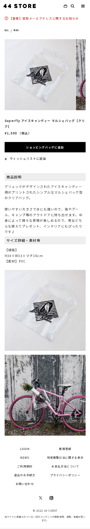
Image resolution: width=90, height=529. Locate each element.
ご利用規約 (24, 466)
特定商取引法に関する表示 (65, 457)
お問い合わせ (25, 484)
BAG (16, 30)
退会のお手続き (24, 475)
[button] (83, 7)
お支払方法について (65, 466)
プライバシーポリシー (65, 475)
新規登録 (65, 449)
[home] (19, 6)
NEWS (24, 457)
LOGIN (25, 449)
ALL (7, 30)
